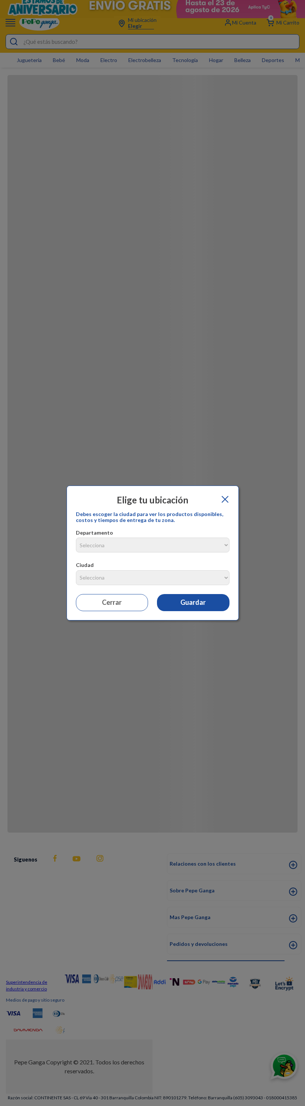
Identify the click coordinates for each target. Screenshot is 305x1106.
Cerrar (112, 602)
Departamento (94, 532)
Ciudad (85, 565)
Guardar (193, 602)
